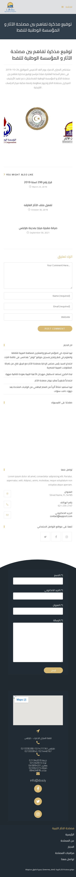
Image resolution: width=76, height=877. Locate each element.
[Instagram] (67, 537)
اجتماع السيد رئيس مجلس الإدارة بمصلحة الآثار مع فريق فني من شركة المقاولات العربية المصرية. (38, 365)
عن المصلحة (67, 840)
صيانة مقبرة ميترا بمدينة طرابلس (38, 228)
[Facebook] (56, 537)
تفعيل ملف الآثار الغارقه (38, 205)
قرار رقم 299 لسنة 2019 (38, 182)
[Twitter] (45, 537)
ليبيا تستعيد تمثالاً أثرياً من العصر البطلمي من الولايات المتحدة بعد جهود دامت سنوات (40, 389)
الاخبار (71, 846)
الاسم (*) (58, 575)
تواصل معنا (67, 859)
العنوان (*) (58, 605)
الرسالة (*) (58, 620)
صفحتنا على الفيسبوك (61, 402)
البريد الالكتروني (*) (53, 590)
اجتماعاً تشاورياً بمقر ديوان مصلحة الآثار (53, 380)
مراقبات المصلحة (64, 852)
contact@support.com (61, 516)
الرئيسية (69, 834)
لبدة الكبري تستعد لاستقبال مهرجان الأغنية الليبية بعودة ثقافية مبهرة (38, 374)
